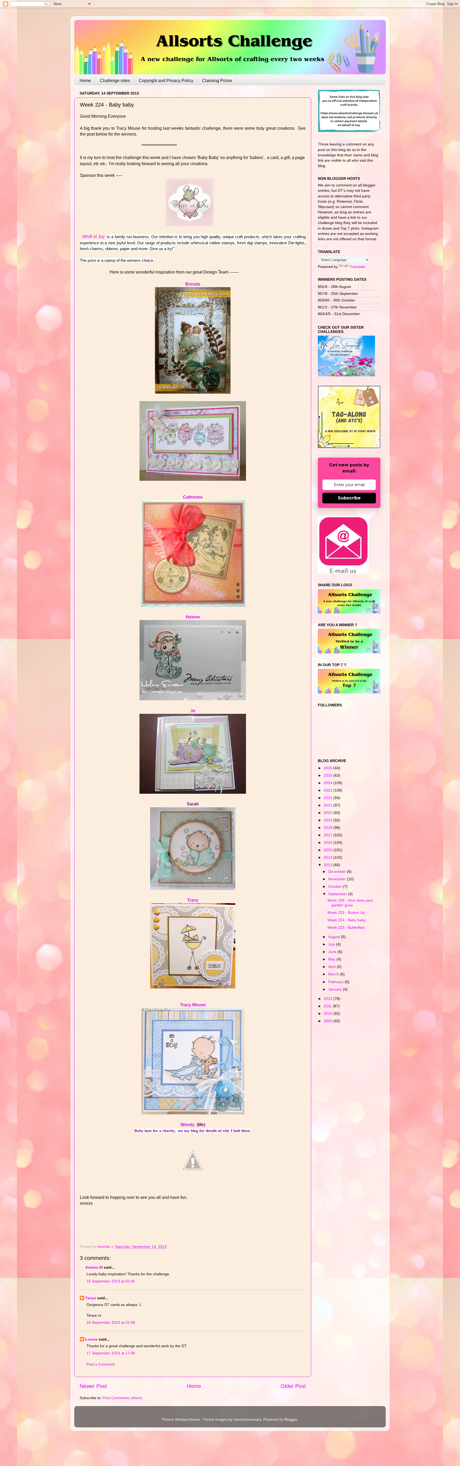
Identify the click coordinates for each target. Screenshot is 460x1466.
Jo (192, 710)
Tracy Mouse (193, 1005)
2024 (328, 783)
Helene (193, 617)
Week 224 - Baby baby (346, 920)
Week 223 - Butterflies (346, 927)
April (332, 966)
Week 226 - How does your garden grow (350, 902)
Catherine (193, 497)
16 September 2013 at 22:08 (111, 1322)
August (334, 937)
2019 (328, 820)
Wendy (187, 1124)
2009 (328, 1021)
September (338, 894)
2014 (328, 857)
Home (85, 80)
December (337, 871)
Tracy (192, 900)
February (336, 982)
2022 (328, 798)
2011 (328, 1006)
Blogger (290, 1419)
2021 (328, 805)
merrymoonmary (247, 1419)
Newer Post (93, 1386)
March (334, 974)
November (337, 879)
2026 (328, 768)
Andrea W (94, 1267)
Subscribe (349, 497)
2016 (328, 842)
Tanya (90, 1298)
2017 (328, 835)
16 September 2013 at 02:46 (111, 1281)
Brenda (192, 284)
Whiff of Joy (94, 236)
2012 (328, 998)
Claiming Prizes (217, 80)
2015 (328, 850)
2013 (328, 865)
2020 (328, 813)
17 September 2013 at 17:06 (111, 1353)
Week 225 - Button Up (346, 912)
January (335, 989)
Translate (357, 266)
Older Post (293, 1386)
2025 (328, 775)
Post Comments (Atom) (122, 1398)
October (335, 886)
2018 (328, 827)
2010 (328, 1013)
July (332, 944)
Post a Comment (101, 1364)
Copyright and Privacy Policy (166, 80)
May (332, 959)
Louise (91, 1339)
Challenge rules (115, 80)
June (333, 952)
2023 (328, 790)
